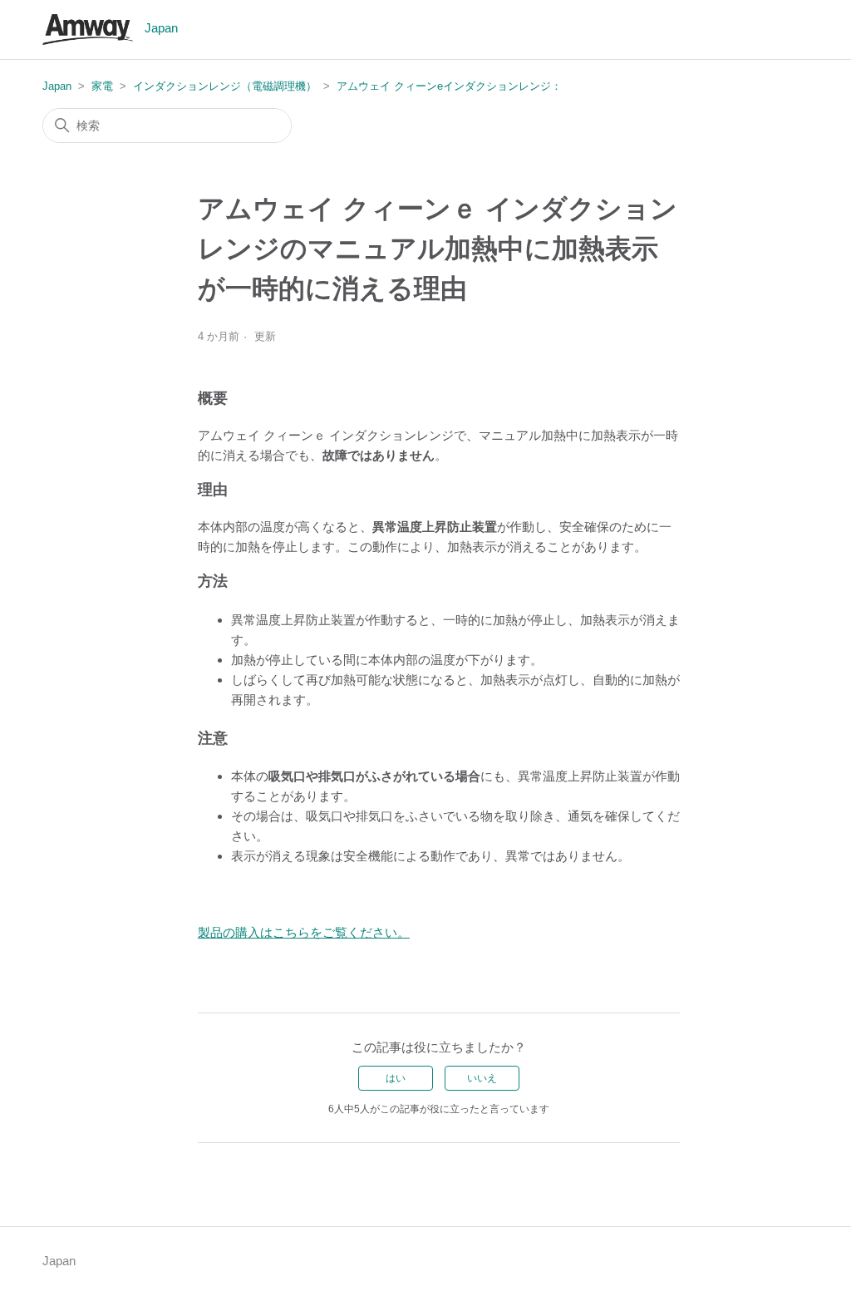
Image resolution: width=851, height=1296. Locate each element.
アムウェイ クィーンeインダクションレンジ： (449, 86)
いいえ (482, 1078)
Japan (56, 86)
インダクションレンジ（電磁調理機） (225, 86)
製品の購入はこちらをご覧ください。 (304, 932)
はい (396, 1078)
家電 (102, 86)
